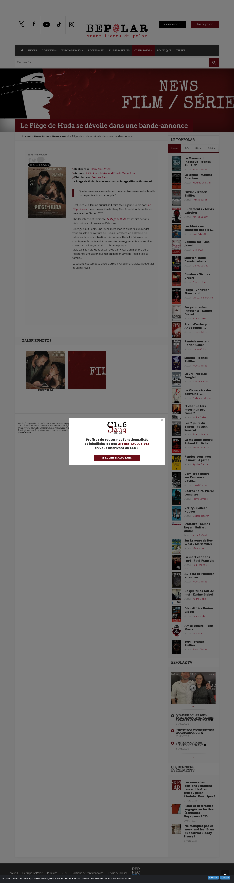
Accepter (213, 877)
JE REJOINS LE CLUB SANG (117, 457)
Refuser (225, 877)
